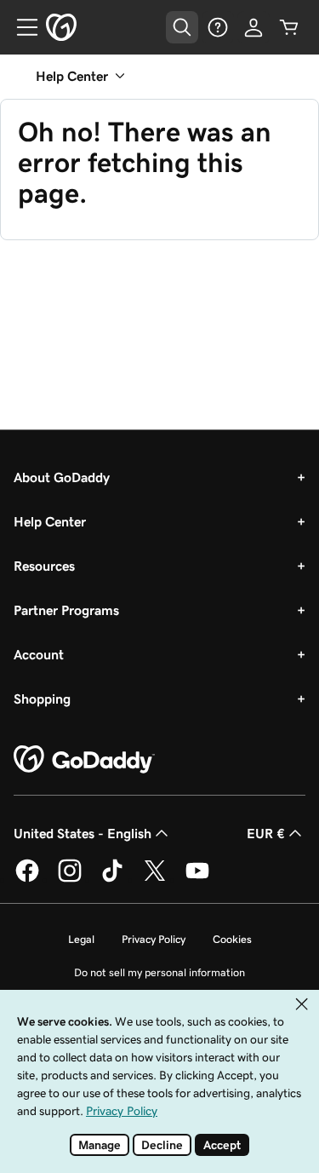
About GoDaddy (62, 477)
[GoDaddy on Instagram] (69, 879)
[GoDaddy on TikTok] (112, 879)
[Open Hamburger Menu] (20, 27)
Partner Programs (66, 610)
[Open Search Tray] (182, 27)
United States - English (82, 833)
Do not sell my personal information (159, 972)
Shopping (42, 698)
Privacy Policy (153, 939)
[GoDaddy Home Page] (84, 759)
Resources (44, 565)
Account (39, 654)
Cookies (232, 939)
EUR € (266, 833)
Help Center (50, 521)
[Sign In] (253, 27)
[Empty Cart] (289, 27)
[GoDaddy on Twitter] (154, 879)
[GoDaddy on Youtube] (197, 879)
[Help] (218, 27)
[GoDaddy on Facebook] (27, 879)
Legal (81, 939)
